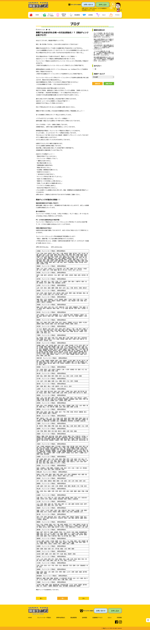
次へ (83, 598)
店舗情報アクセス (97, 617)
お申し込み (103, 4)
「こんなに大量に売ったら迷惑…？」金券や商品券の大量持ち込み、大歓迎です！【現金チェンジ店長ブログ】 (104, 53)
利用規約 (119, 617)
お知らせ (97, 83)
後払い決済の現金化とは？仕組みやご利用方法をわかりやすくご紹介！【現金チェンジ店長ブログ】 (104, 41)
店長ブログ (109, 83)
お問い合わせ (88, 4)
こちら (46, 247)
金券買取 (84, 617)
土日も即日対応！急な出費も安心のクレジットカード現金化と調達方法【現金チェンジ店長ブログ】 (104, 46)
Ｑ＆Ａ (109, 617)
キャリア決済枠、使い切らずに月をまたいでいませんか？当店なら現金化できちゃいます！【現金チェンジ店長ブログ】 (104, 35)
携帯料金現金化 (60, 617)
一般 (49, 29)
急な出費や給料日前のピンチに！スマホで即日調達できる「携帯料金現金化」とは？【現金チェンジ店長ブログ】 (104, 59)
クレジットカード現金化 (44, 617)
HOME (30, 617)
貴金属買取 (73, 617)
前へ (41, 598)
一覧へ (62, 598)
